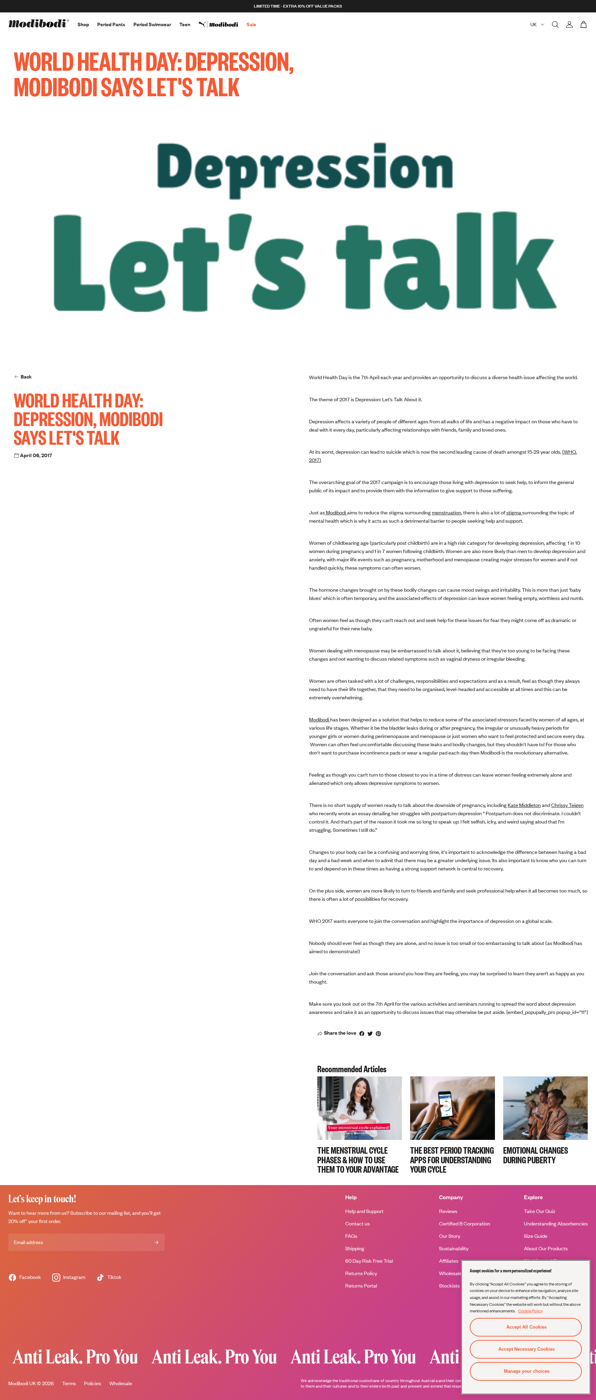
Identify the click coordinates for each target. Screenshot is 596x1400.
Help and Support (364, 1211)
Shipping (354, 1248)
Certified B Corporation (464, 1223)
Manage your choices (526, 1371)
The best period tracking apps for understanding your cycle (452, 1159)
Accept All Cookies (526, 1327)
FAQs (351, 1236)
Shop (83, 24)
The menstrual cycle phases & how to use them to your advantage (358, 1159)
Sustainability (453, 1248)
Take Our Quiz (539, 1211)
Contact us (357, 1223)
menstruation (446, 512)
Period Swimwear (152, 24)
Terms (69, 1383)
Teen (184, 24)
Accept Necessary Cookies (526, 1349)
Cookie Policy (530, 1310)
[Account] (569, 24)
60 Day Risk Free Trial (369, 1261)
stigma (514, 512)
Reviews (448, 1211)
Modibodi (336, 512)
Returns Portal (361, 1285)
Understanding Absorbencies (556, 1223)
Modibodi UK (22, 1383)
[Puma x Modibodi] (223, 24)
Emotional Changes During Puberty (535, 1154)
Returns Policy (361, 1273)
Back (26, 376)
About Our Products (546, 1248)
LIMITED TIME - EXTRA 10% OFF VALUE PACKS (298, 6)
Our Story (449, 1236)
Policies (92, 1383)
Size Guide (535, 1236)
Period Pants (111, 24)
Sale (251, 24)
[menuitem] (223, 24)
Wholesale (120, 1383)
